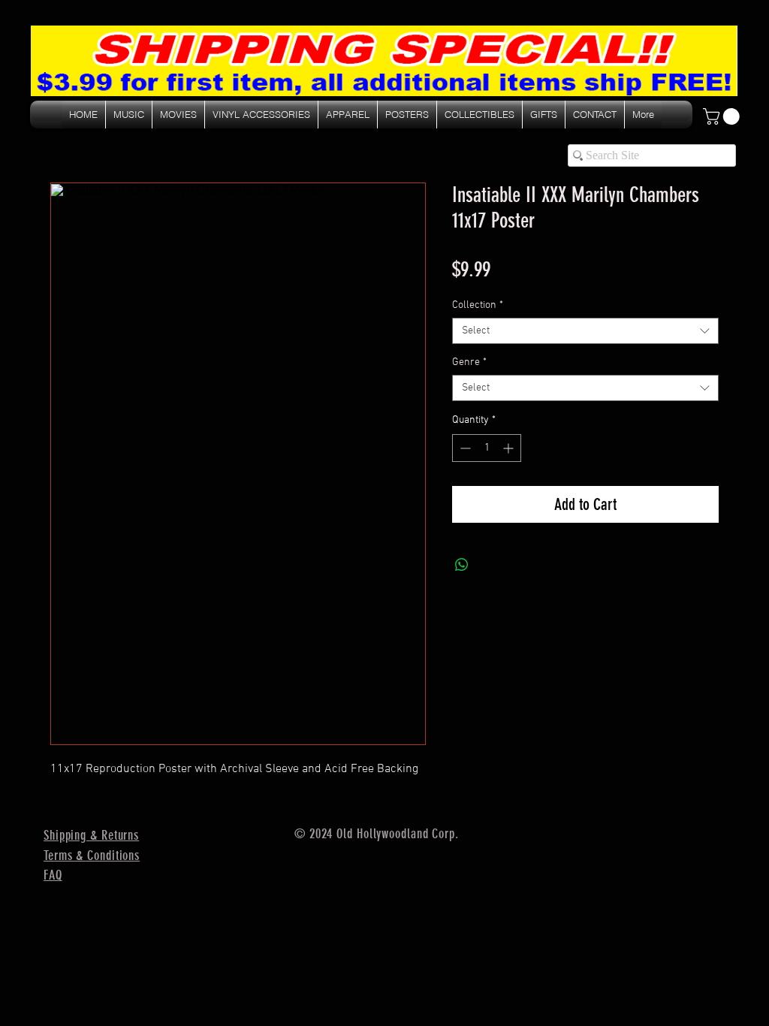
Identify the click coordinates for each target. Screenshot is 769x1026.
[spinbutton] (486, 448)
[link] (723, 116)
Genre (469, 362)
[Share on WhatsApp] (462, 565)
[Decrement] (463, 448)
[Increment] (509, 448)
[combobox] (585, 331)
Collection (477, 305)
